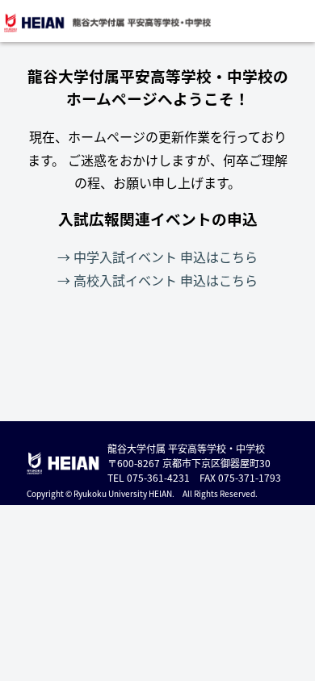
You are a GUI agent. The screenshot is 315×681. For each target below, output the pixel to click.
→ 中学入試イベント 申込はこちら (157, 256)
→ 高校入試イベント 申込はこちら (157, 280)
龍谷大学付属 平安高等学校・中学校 (106, 22)
